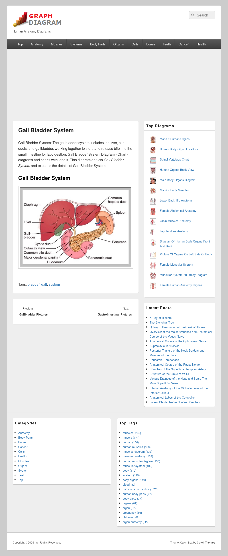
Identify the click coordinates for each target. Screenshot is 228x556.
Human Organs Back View (177, 169)
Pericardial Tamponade (164, 360)
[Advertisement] (114, 82)
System (23, 470)
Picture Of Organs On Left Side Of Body (186, 254)
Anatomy (37, 44)
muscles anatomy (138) (138, 456)
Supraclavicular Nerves (164, 346)
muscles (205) (132, 433)
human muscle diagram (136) (141, 461)
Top (20, 44)
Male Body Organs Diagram (177, 180)
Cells (135, 44)
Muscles (57, 44)
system (54, 284)
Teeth (167, 44)
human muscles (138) (137, 447)
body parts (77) (132, 498)
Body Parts (98, 44)
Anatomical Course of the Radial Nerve (175, 364)
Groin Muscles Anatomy (175, 221)
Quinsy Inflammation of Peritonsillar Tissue (177, 327)
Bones (150, 44)
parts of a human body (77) (140, 489)
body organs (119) (134, 480)
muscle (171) (131, 437)
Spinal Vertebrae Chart (174, 159)
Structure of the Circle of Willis (169, 374)
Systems (76, 44)
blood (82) (129, 484)
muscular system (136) (137, 466)
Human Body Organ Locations (179, 149)
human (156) (131, 442)
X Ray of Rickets (161, 318)
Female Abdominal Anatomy (178, 210)
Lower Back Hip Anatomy (176, 200)
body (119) (129, 470)
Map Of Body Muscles (174, 190)
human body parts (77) (137, 494)
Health (201, 44)
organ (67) (129, 508)
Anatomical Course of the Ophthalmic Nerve (178, 341)
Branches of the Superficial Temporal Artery (178, 369)
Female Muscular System (176, 264)
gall (44, 284)
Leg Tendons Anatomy (174, 231)
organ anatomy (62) (135, 522)
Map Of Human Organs (175, 139)
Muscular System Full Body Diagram (183, 275)
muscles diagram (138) (137, 451)
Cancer (184, 44)
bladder (33, 284)
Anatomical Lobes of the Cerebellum (173, 397)
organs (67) (130, 503)
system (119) (131, 475)
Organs (118, 44)
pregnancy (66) (132, 512)
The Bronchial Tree (162, 322)
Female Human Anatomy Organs (181, 285)
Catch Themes (206, 542)
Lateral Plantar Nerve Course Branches (175, 402)
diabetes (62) (131, 517)
